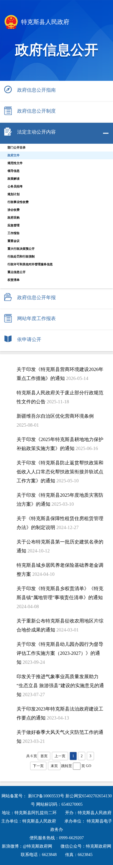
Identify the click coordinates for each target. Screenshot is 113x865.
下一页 (38, 766)
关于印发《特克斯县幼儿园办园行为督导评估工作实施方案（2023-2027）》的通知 (60, 653)
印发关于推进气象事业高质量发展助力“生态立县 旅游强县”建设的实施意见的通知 (60, 685)
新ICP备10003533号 (46, 796)
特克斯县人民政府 (44, 22)
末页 (54, 766)
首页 (44, 756)
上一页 (60, 756)
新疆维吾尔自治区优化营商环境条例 (55, 416)
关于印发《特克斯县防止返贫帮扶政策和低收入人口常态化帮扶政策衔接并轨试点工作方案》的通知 (60, 471)
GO (88, 766)
